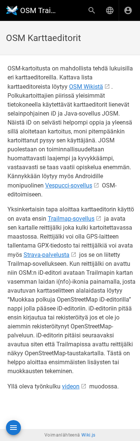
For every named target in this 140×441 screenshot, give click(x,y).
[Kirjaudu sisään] (128, 10)
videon (71, 386)
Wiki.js (88, 435)
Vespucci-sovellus (68, 185)
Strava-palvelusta (46, 254)
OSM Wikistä (86, 86)
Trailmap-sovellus (71, 218)
